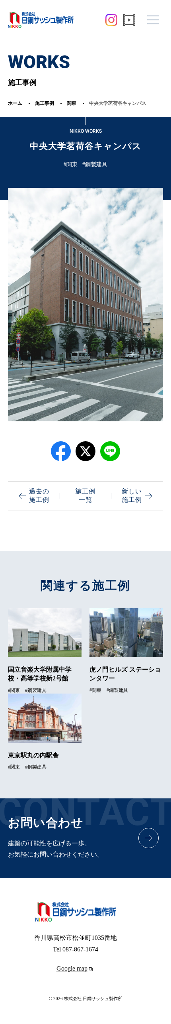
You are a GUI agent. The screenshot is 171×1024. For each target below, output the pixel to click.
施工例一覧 (85, 495)
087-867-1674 (80, 949)
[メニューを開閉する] (153, 20)
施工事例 (44, 103)
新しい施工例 (132, 495)
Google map (71, 968)
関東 (71, 103)
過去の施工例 (39, 495)
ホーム (15, 103)
